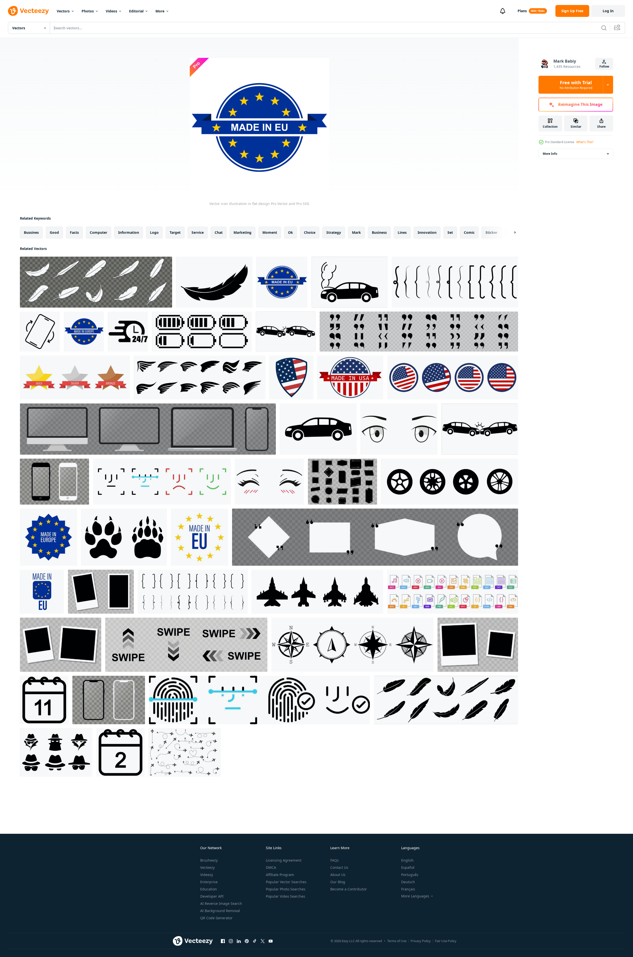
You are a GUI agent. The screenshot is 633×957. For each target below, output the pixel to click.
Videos (111, 11)
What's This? (584, 142)
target (175, 232)
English (407, 860)
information (128, 232)
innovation (427, 232)
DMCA (271, 867)
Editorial (136, 11)
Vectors (63, 11)
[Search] (604, 28)
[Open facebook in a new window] (223, 941)
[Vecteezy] (28, 11)
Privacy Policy (421, 941)
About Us (337, 874)
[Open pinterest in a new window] (247, 941)
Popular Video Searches (285, 896)
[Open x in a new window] (263, 941)
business (379, 232)
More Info (550, 154)
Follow (604, 66)
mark (356, 232)
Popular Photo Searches (285, 889)
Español (407, 867)
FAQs (334, 860)
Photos (88, 11)
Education (208, 889)
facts (74, 232)
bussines (31, 232)
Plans (522, 10)
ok (290, 232)
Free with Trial (576, 85)
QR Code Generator (216, 918)
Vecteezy (207, 867)
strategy (333, 232)
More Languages (415, 896)
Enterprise (209, 881)
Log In (608, 10)
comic (469, 232)
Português (409, 874)
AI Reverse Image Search (221, 903)
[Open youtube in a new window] (271, 941)
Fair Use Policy (445, 941)
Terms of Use (396, 941)
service (198, 232)
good (54, 232)
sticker (491, 232)
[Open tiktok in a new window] (255, 941)
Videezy (206, 874)
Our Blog (337, 881)
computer (98, 232)
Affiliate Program (280, 874)
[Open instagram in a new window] (231, 941)
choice (309, 232)
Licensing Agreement (283, 860)
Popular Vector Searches (286, 881)
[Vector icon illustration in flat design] (96, 282)
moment (269, 232)
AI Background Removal (220, 910)
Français (408, 889)
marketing (242, 232)
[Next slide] (511, 233)
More (159, 11)
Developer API (212, 896)
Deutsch (408, 881)
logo (154, 232)
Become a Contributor (348, 889)
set (450, 232)
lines (402, 232)
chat (219, 232)
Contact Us (339, 867)
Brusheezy (209, 860)
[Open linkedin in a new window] (239, 941)
